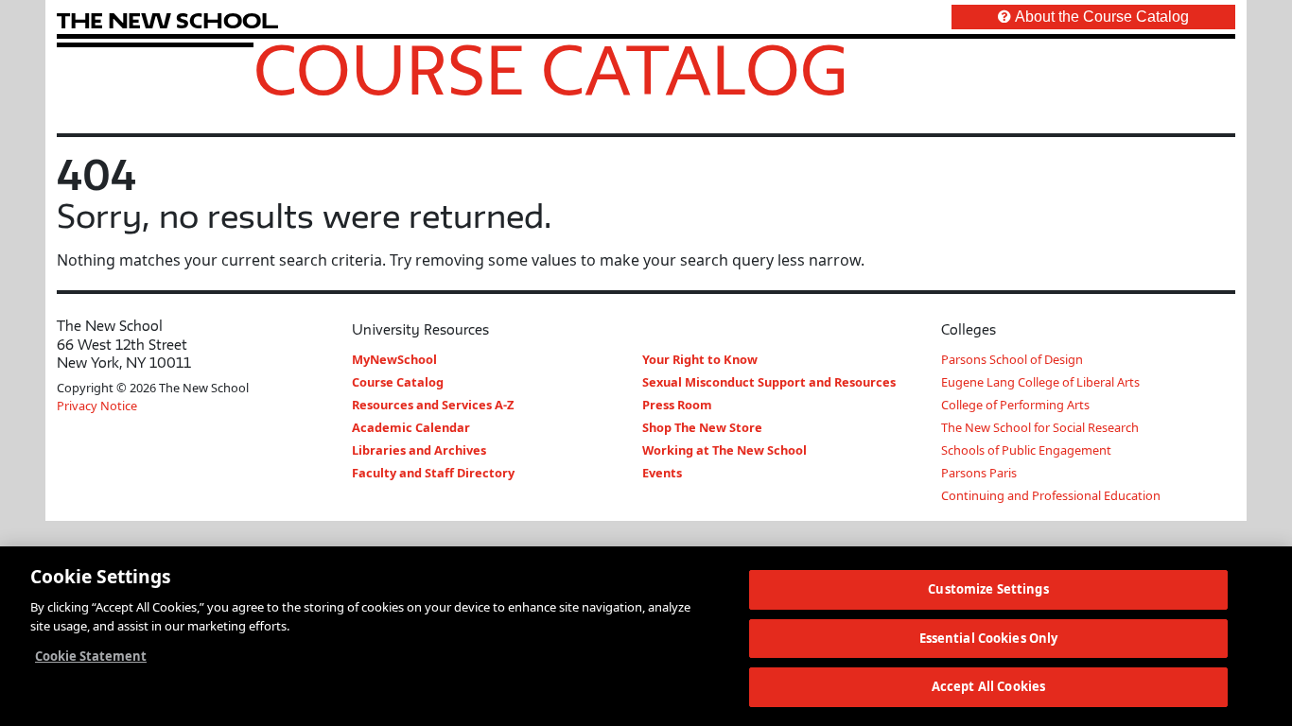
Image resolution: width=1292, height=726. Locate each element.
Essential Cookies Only (988, 638)
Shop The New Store (702, 427)
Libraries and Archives (419, 449)
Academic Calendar (411, 427)
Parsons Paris (979, 472)
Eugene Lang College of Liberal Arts (1040, 381)
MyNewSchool (394, 359)
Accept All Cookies (988, 686)
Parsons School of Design (1012, 359)
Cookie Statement (91, 656)
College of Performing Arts (1015, 404)
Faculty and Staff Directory (433, 472)
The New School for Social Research (1040, 427)
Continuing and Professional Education (1051, 495)
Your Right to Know (700, 359)
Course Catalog (550, 69)
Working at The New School (724, 449)
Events (662, 472)
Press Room (677, 404)
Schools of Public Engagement (1026, 449)
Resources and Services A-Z (433, 404)
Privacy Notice (97, 405)
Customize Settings (988, 588)
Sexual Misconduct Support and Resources (769, 381)
